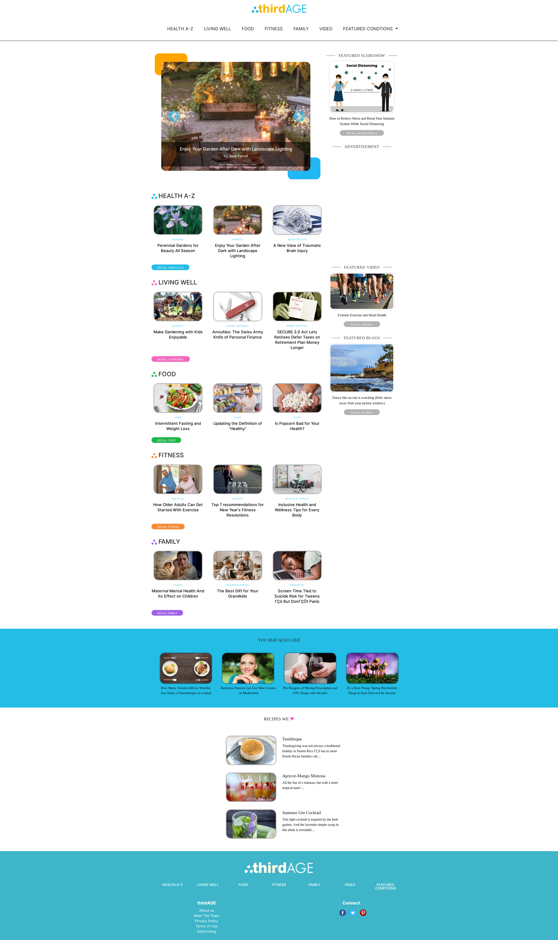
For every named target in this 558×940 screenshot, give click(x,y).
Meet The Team (206, 915)
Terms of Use (207, 926)
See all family (167, 613)
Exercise (178, 499)
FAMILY (301, 28)
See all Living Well (170, 359)
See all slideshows (362, 133)
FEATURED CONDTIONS (368, 28)
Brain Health (297, 239)
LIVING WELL (217, 28)
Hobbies (178, 239)
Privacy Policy (206, 921)
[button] (173, 116)
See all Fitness (168, 526)
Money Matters (237, 326)
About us (206, 910)
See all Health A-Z (170, 267)
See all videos (361, 324)
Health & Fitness (297, 499)
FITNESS (274, 28)
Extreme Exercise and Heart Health (362, 315)
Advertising (206, 931)
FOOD (248, 28)
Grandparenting (237, 585)
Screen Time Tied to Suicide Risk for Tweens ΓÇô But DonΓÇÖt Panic (297, 596)
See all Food (166, 440)
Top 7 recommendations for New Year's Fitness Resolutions (237, 509)
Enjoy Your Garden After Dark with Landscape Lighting (237, 250)
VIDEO (325, 28)
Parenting (297, 585)
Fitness (237, 499)
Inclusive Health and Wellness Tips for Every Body (297, 509)
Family (178, 585)
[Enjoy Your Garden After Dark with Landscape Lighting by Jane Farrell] (244, 116)
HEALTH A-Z (180, 28)
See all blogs (362, 412)
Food (178, 417)
